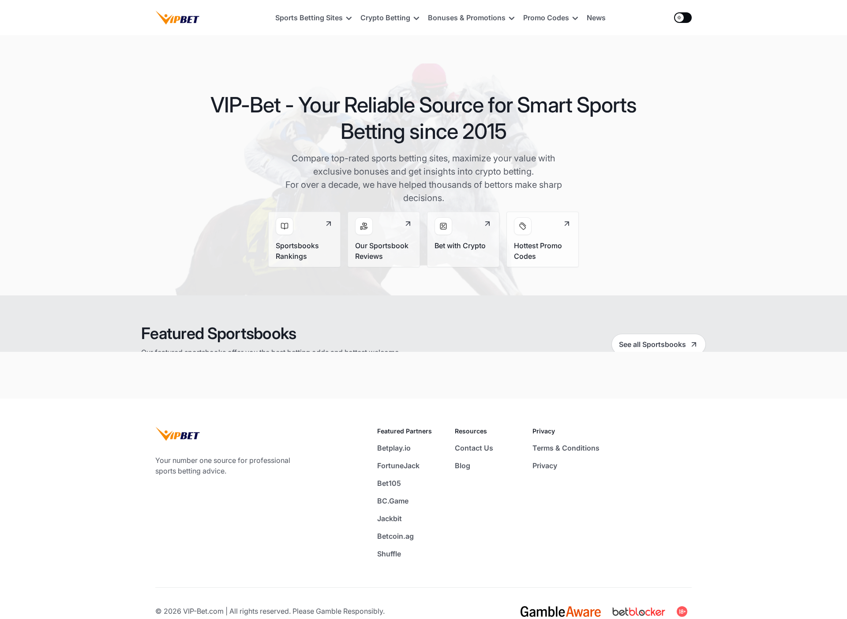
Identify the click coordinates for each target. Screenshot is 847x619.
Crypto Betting (385, 17)
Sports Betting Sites (309, 17)
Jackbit (389, 518)
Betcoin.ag (395, 536)
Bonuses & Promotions (467, 17)
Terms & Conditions (566, 448)
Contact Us (474, 448)
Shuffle (389, 553)
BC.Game (393, 500)
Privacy (544, 465)
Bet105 (389, 483)
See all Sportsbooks (652, 344)
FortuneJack (398, 465)
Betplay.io (394, 448)
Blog (462, 465)
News (596, 17)
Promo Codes (546, 17)
